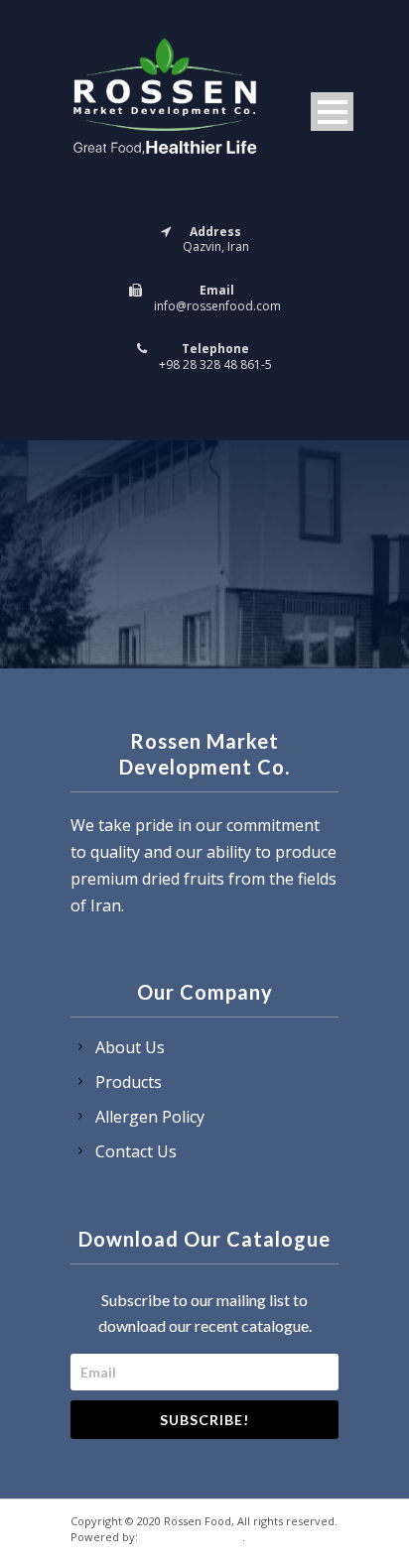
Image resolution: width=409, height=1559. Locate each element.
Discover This (191, 1535)
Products (128, 1082)
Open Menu (332, 111)
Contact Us (136, 1151)
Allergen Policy (149, 1117)
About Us (130, 1047)
